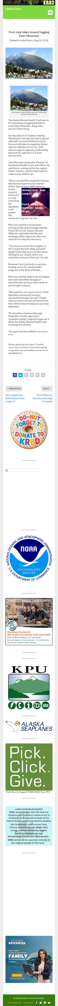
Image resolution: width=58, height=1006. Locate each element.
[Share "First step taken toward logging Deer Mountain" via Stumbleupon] (43, 375)
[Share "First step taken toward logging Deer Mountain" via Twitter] (20, 375)
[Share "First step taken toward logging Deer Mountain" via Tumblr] (32, 375)
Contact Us (28, 1002)
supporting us (14, 347)
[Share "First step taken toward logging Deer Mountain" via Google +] (26, 375)
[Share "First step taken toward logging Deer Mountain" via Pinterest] (37, 375)
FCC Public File (14, 1002)
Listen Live (12, 8)
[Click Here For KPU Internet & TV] (29, 687)
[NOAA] (29, 558)
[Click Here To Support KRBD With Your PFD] (29, 767)
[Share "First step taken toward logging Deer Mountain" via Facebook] (15, 375)
